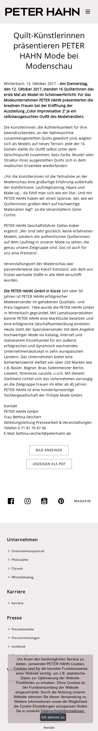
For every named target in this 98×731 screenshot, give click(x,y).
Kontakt (49, 728)
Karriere (17, 603)
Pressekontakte (22, 629)
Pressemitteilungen (25, 638)
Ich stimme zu (53, 717)
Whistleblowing (22, 577)
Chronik (17, 568)
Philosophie (19, 559)
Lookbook (18, 646)
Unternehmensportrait (27, 551)
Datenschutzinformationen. (63, 711)
